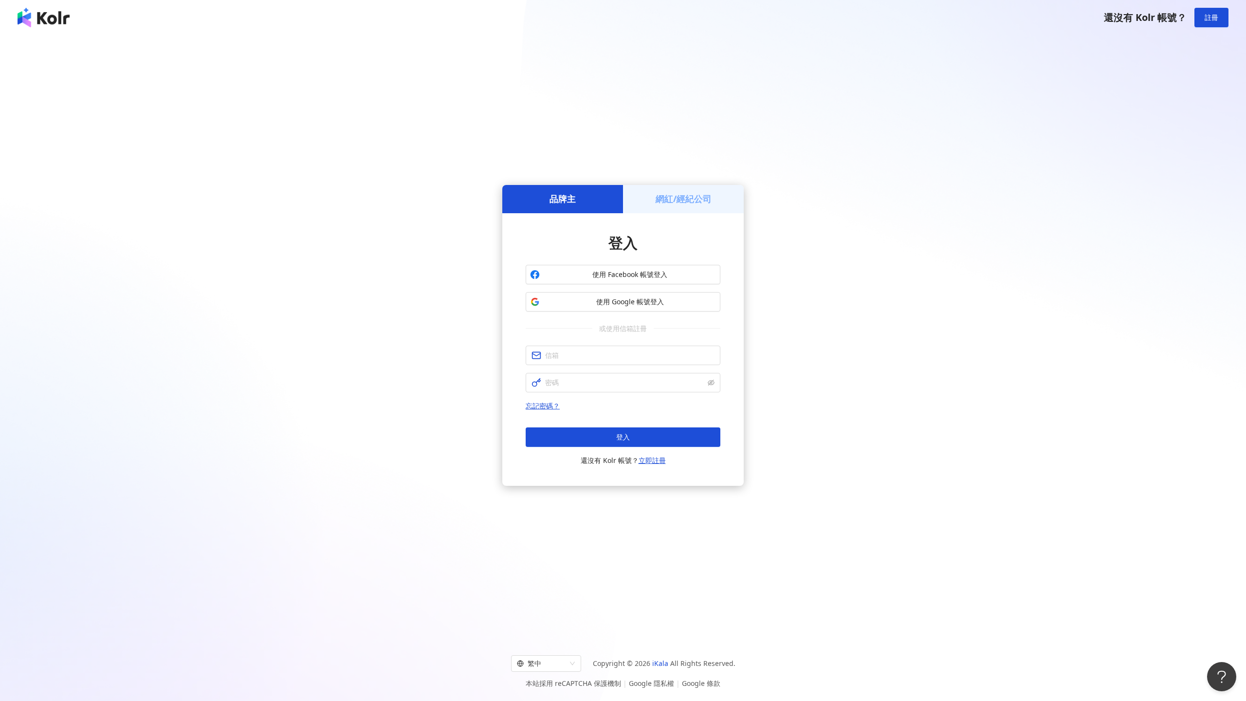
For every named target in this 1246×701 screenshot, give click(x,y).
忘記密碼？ (543, 405)
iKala (660, 663)
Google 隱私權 (651, 683)
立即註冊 (652, 460)
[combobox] (542, 663)
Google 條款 (701, 683)
